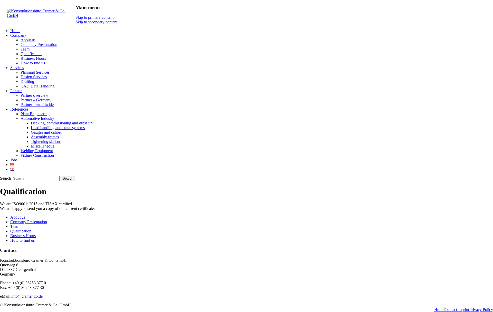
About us (28, 40)
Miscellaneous (42, 146)
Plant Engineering (35, 114)
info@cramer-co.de (27, 296)
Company (18, 35)
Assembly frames (45, 137)
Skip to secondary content (96, 22)
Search (5, 178)
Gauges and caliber (46, 132)
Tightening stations (46, 141)
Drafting (27, 81)
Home (15, 30)
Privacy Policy (481, 309)
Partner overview (34, 95)
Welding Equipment (37, 151)
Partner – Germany (36, 100)
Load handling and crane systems (58, 127)
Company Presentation (39, 44)
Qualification (31, 54)
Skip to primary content (94, 17)
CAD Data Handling (37, 86)
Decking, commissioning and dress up (61, 123)
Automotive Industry (37, 118)
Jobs (13, 160)
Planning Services (35, 72)
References (19, 109)
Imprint (463, 309)
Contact (450, 309)
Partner (16, 91)
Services (17, 67)
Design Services (34, 77)
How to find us (33, 63)
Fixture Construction (37, 155)
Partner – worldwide (37, 104)
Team (25, 49)
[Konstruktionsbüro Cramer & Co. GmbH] (41, 15)
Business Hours (33, 58)
